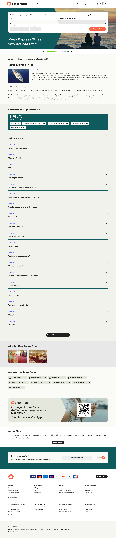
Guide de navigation (25, 59)
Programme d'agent (39, 509)
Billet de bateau (12, 497)
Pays (9, 488)
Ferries (87, 511)
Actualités (11, 507)
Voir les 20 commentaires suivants (58, 335)
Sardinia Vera (16, 387)
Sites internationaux (13, 509)
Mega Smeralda (60, 382)
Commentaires (46, 70)
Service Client (88, 492)
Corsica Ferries (42, 73)
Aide (86, 495)
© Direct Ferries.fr (12, 526)
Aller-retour (15, 15)
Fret (35, 490)
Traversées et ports (13, 492)
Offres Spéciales (12, 495)
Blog (86, 488)
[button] (58, 136)
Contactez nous (89, 490)
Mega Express (55, 377)
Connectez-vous (63, 488)
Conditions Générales (65, 511)
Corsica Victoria (36, 377)
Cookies (61, 507)
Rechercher (97, 29)
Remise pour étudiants (14, 511)
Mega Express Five (76, 377)
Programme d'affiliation (40, 507)
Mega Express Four (18, 382)
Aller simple (25, 15)
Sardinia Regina (80, 382)
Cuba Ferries (88, 509)
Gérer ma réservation (65, 490)
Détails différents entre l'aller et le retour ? (42, 15)
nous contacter (65, 529)
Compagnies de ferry (13, 490)
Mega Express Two (39, 382)
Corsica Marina (16, 377)
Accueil (11, 59)
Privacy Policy (63, 509)
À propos (10, 514)
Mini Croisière (37, 492)
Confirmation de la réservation (67, 492)
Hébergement (37, 488)
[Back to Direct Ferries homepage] (17, 4)
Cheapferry (88, 507)
